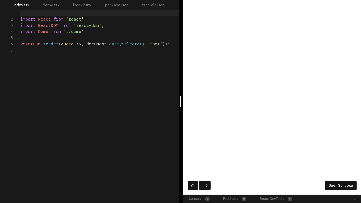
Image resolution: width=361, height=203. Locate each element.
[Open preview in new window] (205, 185)
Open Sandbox (340, 185)
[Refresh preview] (193, 185)
